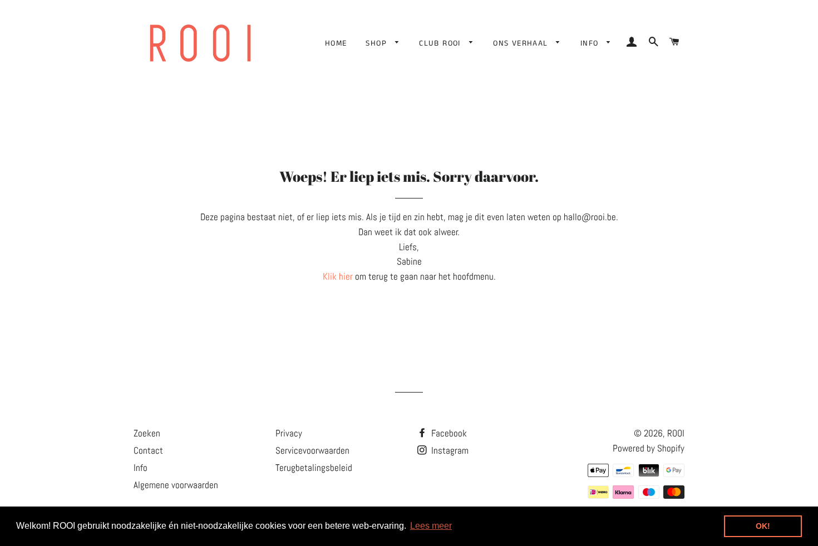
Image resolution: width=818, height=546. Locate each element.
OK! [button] (763, 526)
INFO (591, 43)
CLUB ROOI (441, 43)
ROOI (675, 433)
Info (140, 467)
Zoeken (147, 433)
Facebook (448, 433)
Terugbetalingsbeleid (313, 467)
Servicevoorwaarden (312, 450)
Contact (148, 450)
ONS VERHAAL (522, 43)
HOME (336, 43)
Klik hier (338, 276)
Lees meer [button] (431, 525)
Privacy (288, 433)
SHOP (378, 43)
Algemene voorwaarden (176, 485)
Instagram (449, 450)
